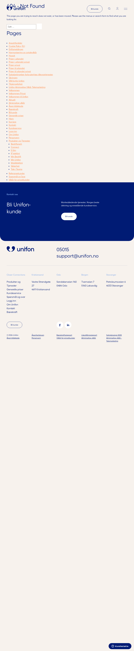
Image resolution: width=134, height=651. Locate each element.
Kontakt (12, 125)
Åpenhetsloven (38, 335)
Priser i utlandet (16, 58)
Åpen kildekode (16, 106)
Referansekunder (17, 173)
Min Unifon (16, 159)
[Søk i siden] (109, 9)
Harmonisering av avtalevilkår (23, 52)
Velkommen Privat (17, 93)
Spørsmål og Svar (17, 176)
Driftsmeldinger (16, 49)
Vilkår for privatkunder (19, 179)
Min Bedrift (16, 156)
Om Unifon (14, 134)
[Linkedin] (68, 325)
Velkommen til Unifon (18, 96)
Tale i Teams (16, 169)
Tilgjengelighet (16, 84)
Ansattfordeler (15, 43)
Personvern (14, 137)
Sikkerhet (15, 166)
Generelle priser (16, 115)
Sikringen (13, 77)
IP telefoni (15, 153)
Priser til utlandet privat (20, 71)
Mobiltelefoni (17, 163)
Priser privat (14, 65)
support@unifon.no (78, 255)
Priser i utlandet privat (19, 62)
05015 (63, 249)
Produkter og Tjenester (19, 140)
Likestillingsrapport (89, 335)
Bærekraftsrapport (64, 335)
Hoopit (12, 55)
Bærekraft (13, 109)
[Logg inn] (117, 9)
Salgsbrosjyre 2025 (114, 335)
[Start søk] (39, 26)
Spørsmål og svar (16, 296)
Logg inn (13, 131)
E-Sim (13, 150)
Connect (15, 147)
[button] (125, 9)
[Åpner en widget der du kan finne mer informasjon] (120, 646)
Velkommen (14, 90)
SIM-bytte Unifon (16, 81)
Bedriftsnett (16, 144)
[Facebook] (60, 325)
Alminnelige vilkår (17, 103)
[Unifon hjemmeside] (16, 9)
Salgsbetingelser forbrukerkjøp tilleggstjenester (31, 74)
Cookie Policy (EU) (17, 46)
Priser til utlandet (17, 68)
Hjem (11, 118)
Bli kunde (94, 9)
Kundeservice (15, 128)
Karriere (12, 122)
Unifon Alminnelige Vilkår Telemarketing (27, 87)
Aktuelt (12, 99)
